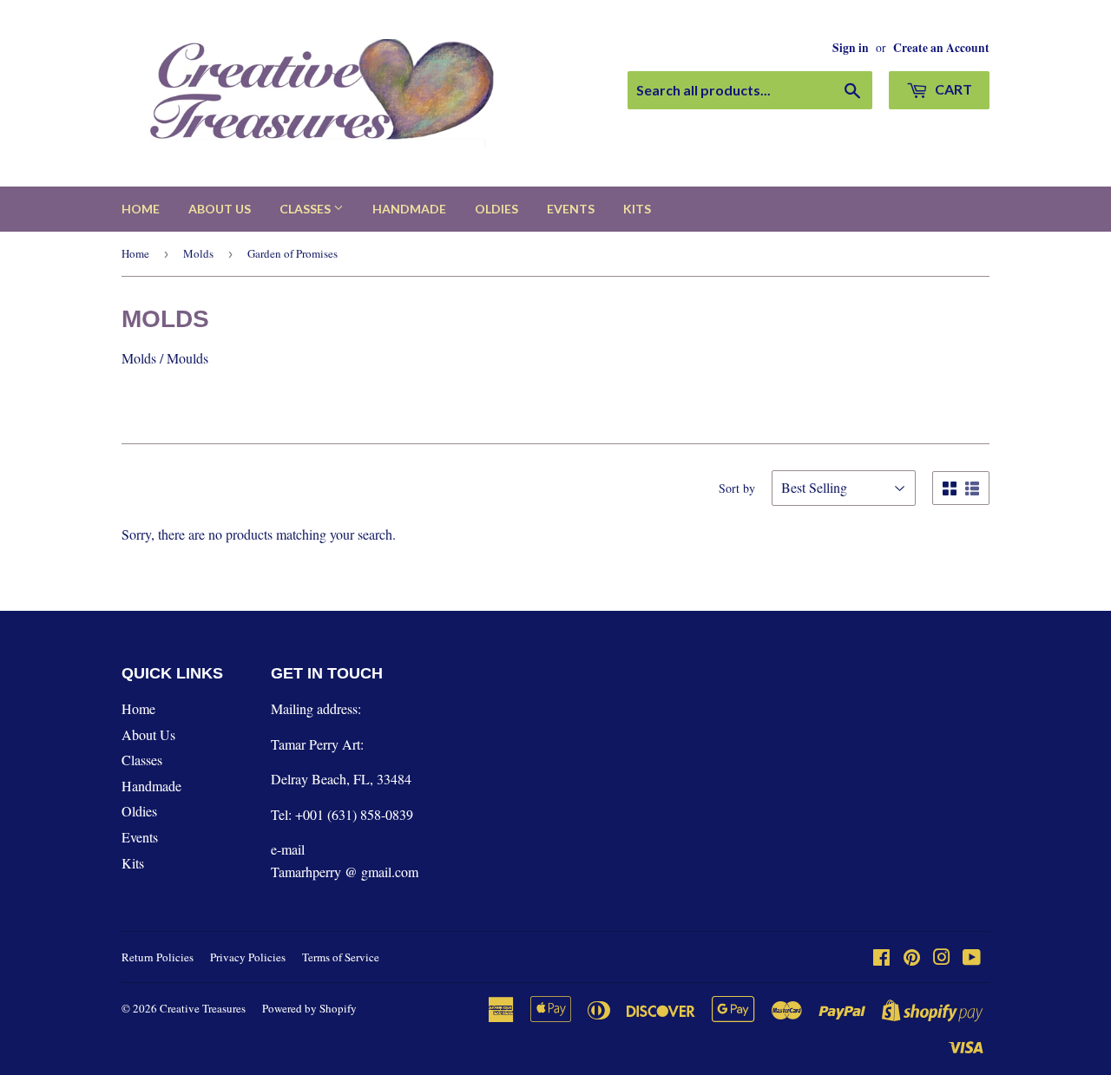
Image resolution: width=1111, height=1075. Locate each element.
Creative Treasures (203, 1008)
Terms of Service (340, 957)
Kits (637, 208)
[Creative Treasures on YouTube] (972, 958)
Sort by (737, 488)
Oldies (496, 208)
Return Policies (158, 957)
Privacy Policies (248, 957)
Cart (952, 89)
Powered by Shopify (309, 1008)
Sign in (850, 47)
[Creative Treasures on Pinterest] (912, 958)
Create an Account (941, 47)
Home (141, 208)
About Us (219, 208)
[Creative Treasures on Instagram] (941, 958)
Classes (306, 208)
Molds (198, 253)
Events (571, 208)
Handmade (409, 208)
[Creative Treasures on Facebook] (881, 958)
